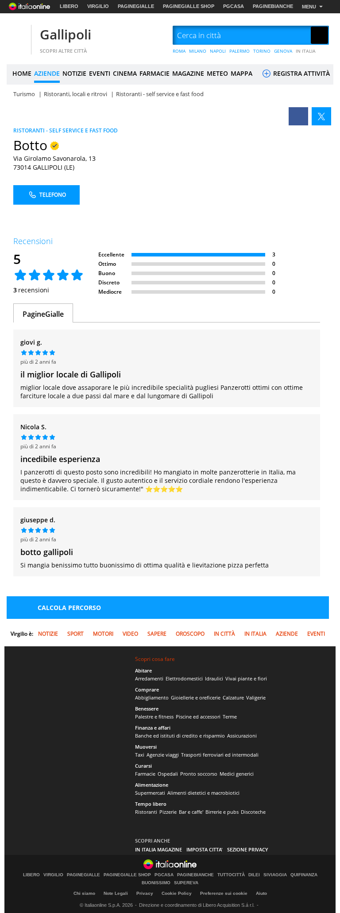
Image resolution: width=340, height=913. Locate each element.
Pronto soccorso (198, 773)
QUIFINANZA (303, 875)
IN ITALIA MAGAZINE (158, 849)
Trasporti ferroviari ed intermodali (220, 754)
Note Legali (116, 893)
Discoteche (253, 811)
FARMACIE (154, 73)
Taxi (139, 754)
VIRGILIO (98, 6)
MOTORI (103, 633)
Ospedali (168, 773)
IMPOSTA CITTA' (204, 849)
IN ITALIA (306, 51)
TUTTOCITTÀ (231, 875)
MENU (309, 6)
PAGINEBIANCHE (273, 6)
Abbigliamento (152, 697)
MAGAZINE (188, 73)
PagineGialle (43, 314)
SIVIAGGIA (275, 875)
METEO (217, 73)
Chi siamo (84, 893)
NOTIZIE (74, 73)
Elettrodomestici (184, 678)
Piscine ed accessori (198, 716)
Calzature (233, 697)
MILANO (197, 51)
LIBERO (69, 6)
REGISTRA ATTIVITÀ (300, 73)
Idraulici (214, 678)
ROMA (179, 51)
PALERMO (239, 51)
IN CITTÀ (224, 633)
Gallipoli (65, 34)
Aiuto (261, 893)
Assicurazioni (242, 735)
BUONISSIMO (156, 883)
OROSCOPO (190, 633)
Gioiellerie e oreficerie (195, 697)
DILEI (254, 875)
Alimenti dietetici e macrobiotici (203, 792)
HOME (21, 73)
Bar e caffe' (191, 811)
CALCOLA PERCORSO (69, 607)
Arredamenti (149, 678)
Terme (230, 716)
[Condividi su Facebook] (298, 116)
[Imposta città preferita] (17, 36)
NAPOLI (218, 51)
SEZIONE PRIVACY (247, 849)
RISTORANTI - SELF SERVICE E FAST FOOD (65, 130)
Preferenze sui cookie (223, 893)
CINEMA (125, 73)
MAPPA (241, 73)
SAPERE (156, 633)
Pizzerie (168, 811)
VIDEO (130, 633)
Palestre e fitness (154, 716)
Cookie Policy (177, 893)
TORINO (261, 51)
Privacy (144, 893)
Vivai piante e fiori (246, 678)
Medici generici (237, 773)
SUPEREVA (186, 883)
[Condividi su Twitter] (321, 116)
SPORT (75, 633)
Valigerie (256, 697)
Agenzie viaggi (163, 754)
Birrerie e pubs (222, 811)
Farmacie (145, 773)
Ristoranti (146, 811)
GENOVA (283, 51)
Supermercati (150, 792)
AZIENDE (47, 73)
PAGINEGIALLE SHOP (188, 6)
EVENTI (99, 73)
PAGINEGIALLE (136, 6)
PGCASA (233, 6)
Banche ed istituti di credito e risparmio (180, 735)
